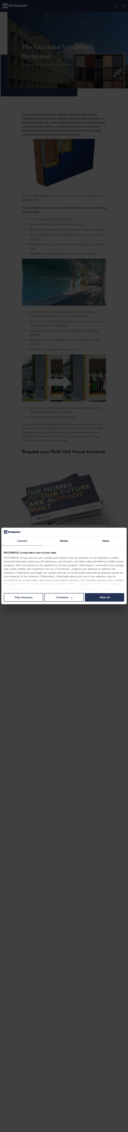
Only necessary (23, 597)
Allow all (105, 597)
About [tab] (106, 541)
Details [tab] (64, 541)
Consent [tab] (22, 541)
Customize (62, 597)
